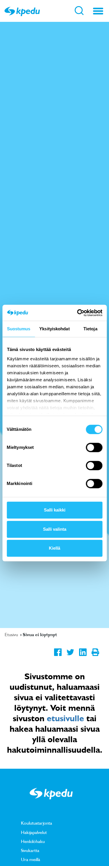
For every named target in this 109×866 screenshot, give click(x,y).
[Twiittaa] (70, 657)
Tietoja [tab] (90, 328)
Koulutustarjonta (36, 823)
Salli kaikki (54, 509)
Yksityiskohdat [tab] (54, 328)
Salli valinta (54, 529)
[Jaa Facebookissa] (57, 657)
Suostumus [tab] (19, 328)
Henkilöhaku (33, 841)
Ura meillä (30, 859)
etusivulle (65, 718)
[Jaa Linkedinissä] (82, 657)
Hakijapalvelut (34, 832)
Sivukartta (30, 850)
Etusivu (12, 634)
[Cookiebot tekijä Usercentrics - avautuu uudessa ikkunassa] (77, 313)
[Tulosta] (95, 657)
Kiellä (54, 548)
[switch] (94, 447)
